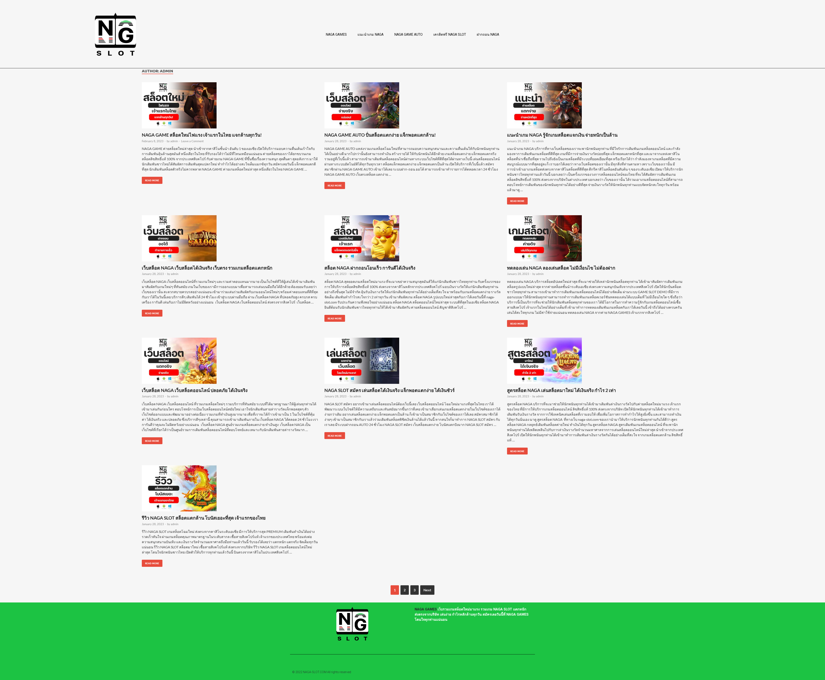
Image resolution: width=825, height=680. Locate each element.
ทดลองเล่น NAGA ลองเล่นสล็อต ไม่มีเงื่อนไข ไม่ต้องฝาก (561, 267)
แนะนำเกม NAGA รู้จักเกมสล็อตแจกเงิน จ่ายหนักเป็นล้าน (562, 134)
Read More (150, 179)
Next (427, 590)
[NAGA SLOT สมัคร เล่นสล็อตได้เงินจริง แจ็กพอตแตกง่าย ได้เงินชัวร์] (412, 361)
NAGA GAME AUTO (408, 34)
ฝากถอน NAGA (488, 34)
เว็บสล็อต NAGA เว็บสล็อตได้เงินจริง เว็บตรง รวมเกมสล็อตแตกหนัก (207, 267)
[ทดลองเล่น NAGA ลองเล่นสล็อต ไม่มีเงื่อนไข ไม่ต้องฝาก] (595, 239)
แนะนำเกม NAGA (370, 34)
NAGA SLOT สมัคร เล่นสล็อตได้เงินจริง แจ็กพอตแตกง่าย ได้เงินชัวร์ (389, 390)
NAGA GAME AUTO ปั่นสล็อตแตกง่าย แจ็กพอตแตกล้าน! (380, 134)
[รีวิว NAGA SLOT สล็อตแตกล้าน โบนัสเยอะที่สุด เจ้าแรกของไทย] (230, 489)
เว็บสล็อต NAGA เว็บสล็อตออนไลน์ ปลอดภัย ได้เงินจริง (195, 390)
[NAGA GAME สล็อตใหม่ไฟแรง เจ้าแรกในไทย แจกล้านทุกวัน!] (230, 106)
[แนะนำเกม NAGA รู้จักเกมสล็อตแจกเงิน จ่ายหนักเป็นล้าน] (595, 106)
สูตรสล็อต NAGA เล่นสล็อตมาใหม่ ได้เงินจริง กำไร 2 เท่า (561, 390)
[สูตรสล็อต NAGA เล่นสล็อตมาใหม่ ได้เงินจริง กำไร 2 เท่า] (595, 361)
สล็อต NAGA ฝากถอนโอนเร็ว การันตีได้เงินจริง (369, 267)
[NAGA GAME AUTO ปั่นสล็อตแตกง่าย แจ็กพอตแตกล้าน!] (412, 106)
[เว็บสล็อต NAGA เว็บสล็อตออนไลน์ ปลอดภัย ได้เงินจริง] (230, 361)
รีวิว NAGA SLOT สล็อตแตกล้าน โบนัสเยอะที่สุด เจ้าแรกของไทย (204, 517)
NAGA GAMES (336, 34)
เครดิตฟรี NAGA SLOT (449, 34)
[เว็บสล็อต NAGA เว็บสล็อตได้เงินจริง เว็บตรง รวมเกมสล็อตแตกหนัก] (230, 239)
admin (174, 141)
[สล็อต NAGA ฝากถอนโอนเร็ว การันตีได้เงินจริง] (412, 239)
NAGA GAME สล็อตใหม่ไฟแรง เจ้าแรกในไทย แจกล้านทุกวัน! (202, 134)
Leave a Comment (192, 141)
